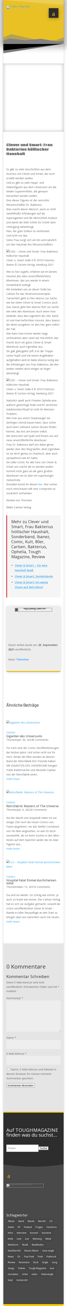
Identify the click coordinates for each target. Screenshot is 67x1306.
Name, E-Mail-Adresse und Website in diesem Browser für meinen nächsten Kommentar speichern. (31, 1074)
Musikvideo (38, 1244)
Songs (11, 1268)
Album (11, 1221)
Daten (11, 1227)
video (34, 1274)
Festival (28, 1227)
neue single (48, 1250)
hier (40, 484)
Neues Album (31, 1250)
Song (54, 1262)
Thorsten (22, 659)
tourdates (13, 1274)
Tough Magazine (37, 1268)
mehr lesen (13, 779)
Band (21, 1221)
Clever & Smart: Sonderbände (34, 576)
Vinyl (10, 1280)
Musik (25, 1244)
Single (45, 1262)
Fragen (39, 1227)
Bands (31, 1221)
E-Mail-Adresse (16, 1053)
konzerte (46, 1232)
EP (19, 1227)
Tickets (21, 1268)
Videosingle (47, 1274)
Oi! (18, 1256)
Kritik (10, 1238)
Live (27, 1238)
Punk (40, 1256)
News (11, 1256)
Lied (19, 1238)
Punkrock (51, 1256)
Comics (10, 732)
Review (11, 1262)
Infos (10, 1232)
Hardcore (52, 1227)
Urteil (25, 1274)
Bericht (42, 1221)
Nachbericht (14, 1250)
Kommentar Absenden (20, 1085)
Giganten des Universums (24, 736)
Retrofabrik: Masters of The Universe (32, 806)
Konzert (34, 1232)
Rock (35, 1262)
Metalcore (13, 1244)
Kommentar (14, 998)
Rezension (24, 1262)
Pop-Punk (29, 1256)
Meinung (37, 1238)
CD (50, 1221)
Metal (48, 1238)
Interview (21, 1232)
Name (11, 1037)
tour (52, 1268)
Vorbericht (22, 1280)
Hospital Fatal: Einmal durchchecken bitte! (31, 881)
